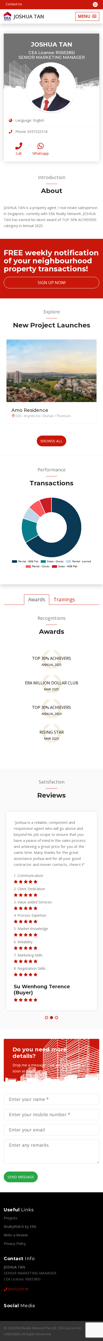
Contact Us (14, 4)
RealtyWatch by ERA (20, 1226)
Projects (10, 1218)
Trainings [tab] (64, 599)
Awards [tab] (36, 599)
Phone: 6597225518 (31, 131)
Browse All (51, 441)
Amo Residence (30, 410)
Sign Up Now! (52, 282)
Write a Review (16, 1235)
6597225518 (17, 1289)
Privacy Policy (15, 1243)
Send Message (21, 1177)
